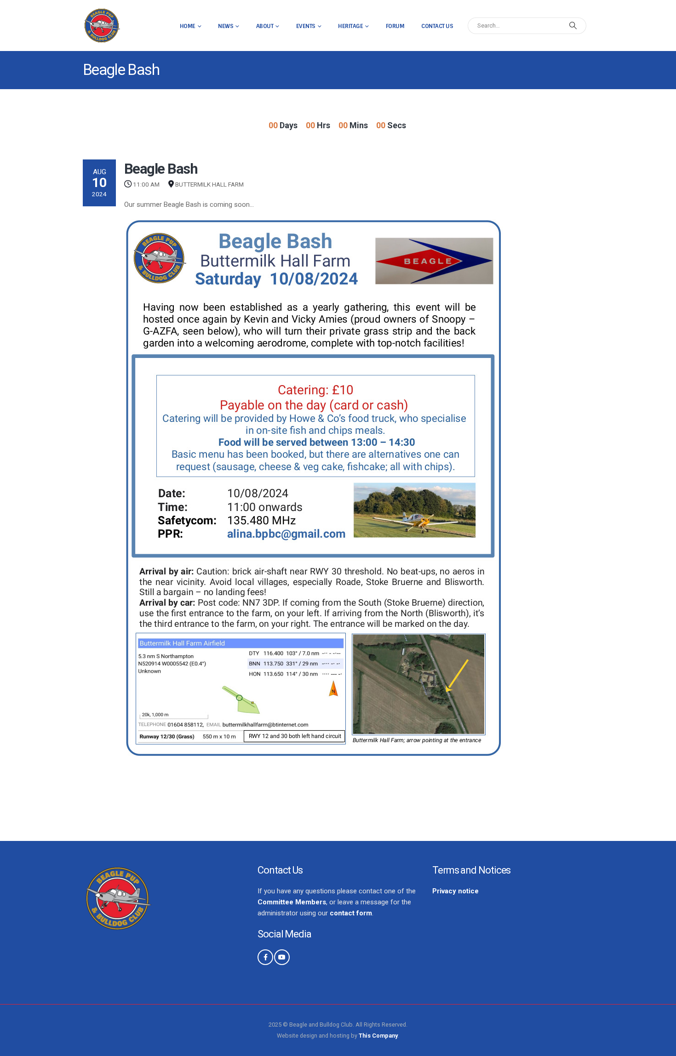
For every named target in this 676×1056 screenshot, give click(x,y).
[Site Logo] (101, 25)
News (225, 26)
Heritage (350, 26)
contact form (351, 913)
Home (187, 26)
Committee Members (292, 902)
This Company (378, 1035)
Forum (395, 26)
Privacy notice (455, 891)
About (265, 26)
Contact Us (437, 26)
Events (305, 26)
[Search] (573, 26)
